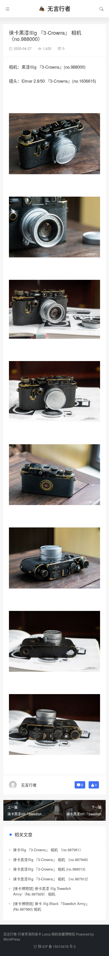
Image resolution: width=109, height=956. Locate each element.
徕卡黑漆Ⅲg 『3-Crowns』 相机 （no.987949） (51, 859)
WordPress (11, 939)
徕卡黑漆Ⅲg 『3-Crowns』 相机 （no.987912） (51, 878)
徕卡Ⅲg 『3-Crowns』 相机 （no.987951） (48, 849)
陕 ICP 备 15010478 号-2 (57, 946)
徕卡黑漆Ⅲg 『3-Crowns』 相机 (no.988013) (49, 869)
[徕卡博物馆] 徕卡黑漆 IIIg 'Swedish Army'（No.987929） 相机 (42, 891)
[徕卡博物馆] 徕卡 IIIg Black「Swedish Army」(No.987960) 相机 (51, 906)
